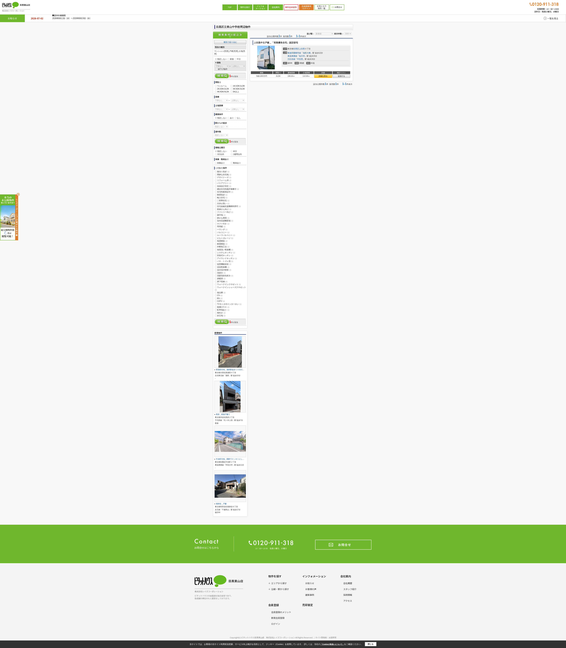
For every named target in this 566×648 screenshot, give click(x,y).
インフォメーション (260, 7)
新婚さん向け (224, 209)
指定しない (222, 59)
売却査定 (307, 605)
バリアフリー (224, 183)
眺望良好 (222, 195)
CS (219, 295)
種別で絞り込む (230, 42)
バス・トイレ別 (225, 261)
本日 (235, 151)
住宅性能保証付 (225, 192)
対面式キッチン (225, 255)
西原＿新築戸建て (223, 414)
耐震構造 (222, 244)
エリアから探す (279, 583)
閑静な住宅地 (224, 174)
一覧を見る (552, 18)
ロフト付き (223, 224)
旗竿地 (221, 215)
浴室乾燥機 (223, 267)
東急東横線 (292, 56)
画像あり (221, 163)
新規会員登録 (277, 617)
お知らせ (309, 583)
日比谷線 (291, 59)
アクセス (347, 600)
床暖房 (221, 278)
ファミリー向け (225, 212)
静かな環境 (223, 218)
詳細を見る (323, 76)
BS (219, 298)
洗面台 (221, 273)
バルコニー (223, 232)
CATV (221, 301)
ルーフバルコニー (226, 235)
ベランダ (222, 229)
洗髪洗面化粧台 (225, 276)
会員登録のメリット (281, 612)
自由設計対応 (224, 186)
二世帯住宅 (223, 200)
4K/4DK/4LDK (223, 92)
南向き (221, 313)
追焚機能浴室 (224, 264)
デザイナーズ (224, 177)
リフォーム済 (224, 180)
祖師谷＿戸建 (221, 504)
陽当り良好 (223, 172)
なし (239, 118)
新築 (232, 59)
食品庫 (221, 292)
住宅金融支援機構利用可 (229, 206)
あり (232, 118)
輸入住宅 (222, 197)
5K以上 (236, 92)
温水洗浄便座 (224, 270)
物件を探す (245, 7)
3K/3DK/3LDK (239, 89)
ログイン (275, 623)
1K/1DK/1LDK (239, 86)
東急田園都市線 (294, 53)
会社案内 (275, 7)
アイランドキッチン (227, 258)
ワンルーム (222, 86)
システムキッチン (226, 253)
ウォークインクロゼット (229, 284)
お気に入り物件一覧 (321, 7)
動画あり (237, 163)
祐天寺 (302, 56)
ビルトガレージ (225, 238)
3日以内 (220, 154)
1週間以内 (237, 154)
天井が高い (223, 203)
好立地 (221, 315)
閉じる (371, 644)
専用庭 (221, 226)
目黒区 (296, 49)
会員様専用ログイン (306, 7)
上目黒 (302, 49)
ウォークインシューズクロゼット (230, 288)
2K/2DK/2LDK (223, 89)
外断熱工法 (223, 247)
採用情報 (347, 594)
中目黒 (300, 59)
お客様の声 (310, 589)
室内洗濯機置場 (225, 221)
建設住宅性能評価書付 (228, 189)
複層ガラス (223, 307)
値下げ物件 (222, 69)
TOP (230, 7)
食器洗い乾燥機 (225, 250)
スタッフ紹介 (350, 589)
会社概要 (347, 583)
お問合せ (338, 7)
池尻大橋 (307, 53)
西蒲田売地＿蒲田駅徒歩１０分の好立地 (232, 370)
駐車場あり (223, 310)
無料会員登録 (291, 7)
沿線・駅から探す (280, 589)
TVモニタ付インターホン (229, 304)
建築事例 (309, 594)
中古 (239, 59)
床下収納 (222, 281)
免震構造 (222, 241)
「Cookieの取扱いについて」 (332, 644)
